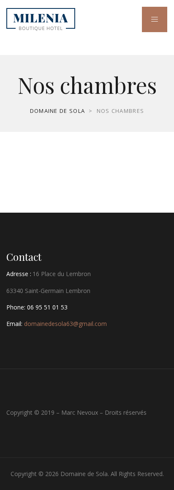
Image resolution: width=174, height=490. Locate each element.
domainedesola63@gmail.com (65, 324)
